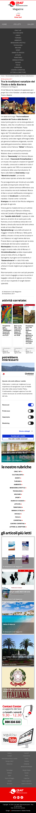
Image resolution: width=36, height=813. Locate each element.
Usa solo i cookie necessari (18, 439)
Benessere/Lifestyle (18, 43)
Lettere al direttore (18, 72)
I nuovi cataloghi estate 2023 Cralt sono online (16, 592)
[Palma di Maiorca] (18, 618)
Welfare (18, 48)
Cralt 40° (18, 30)
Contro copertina (18, 70)
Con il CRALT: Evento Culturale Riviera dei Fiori (17, 658)
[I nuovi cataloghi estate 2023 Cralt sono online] (18, 585)
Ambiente (18, 40)
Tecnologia (18, 45)
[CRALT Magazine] (18, 4)
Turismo (18, 38)
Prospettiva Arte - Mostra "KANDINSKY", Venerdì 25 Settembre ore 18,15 (7, 330)
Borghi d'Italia (18, 60)
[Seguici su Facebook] (14, 798)
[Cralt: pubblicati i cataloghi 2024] (18, 553)
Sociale (18, 62)
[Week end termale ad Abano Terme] (18, 446)
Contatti (9, 756)
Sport (18, 50)
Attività (18, 55)
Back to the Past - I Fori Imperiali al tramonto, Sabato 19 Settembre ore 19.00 (18, 330)
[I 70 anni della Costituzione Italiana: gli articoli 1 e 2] (18, 683)
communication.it (15, 810)
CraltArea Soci (18, 16)
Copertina (18, 67)
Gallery (31, 24)
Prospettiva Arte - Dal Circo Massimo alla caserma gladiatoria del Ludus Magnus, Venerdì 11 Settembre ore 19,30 (29, 334)
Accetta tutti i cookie (18, 436)
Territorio (18, 57)
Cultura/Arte (18, 33)
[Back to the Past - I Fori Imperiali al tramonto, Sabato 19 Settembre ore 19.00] (18, 314)
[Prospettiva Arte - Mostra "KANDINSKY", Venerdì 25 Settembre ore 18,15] (6, 314)
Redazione (9, 764)
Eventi (18, 35)
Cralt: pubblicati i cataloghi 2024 (14, 559)
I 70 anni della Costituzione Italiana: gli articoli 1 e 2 (16, 690)
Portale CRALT (10, 761)
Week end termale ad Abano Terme (14, 453)
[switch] (31, 410)
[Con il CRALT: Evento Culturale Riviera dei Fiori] (18, 650)
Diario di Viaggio (18, 52)
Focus (18, 65)
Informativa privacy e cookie (9, 758)
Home (4, 24)
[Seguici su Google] (18, 798)
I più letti (17, 24)
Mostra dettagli (24, 431)
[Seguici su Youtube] (21, 798)
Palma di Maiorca (9, 624)
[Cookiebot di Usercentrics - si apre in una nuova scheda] (25, 374)
